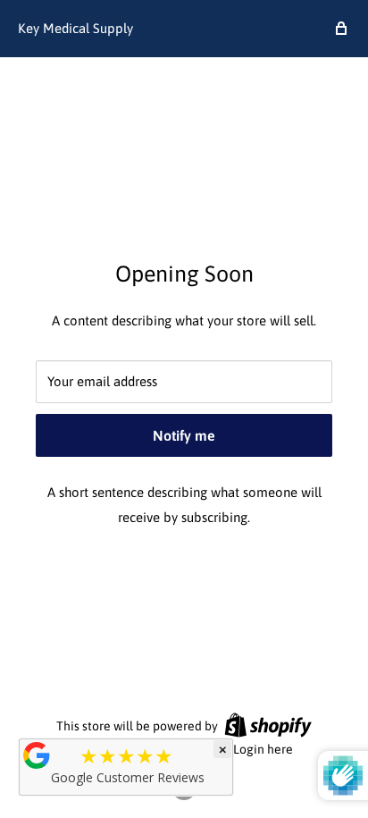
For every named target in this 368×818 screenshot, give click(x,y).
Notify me (184, 435)
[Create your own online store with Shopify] (268, 725)
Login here (263, 749)
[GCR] (37, 755)
